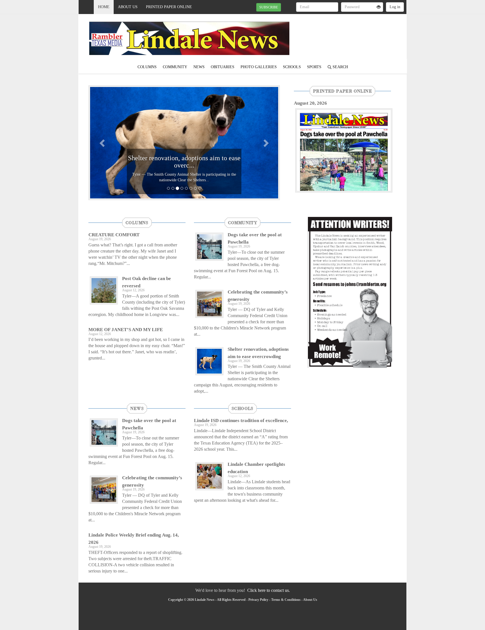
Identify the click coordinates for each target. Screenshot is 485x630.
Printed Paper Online (169, 7)
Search (339, 67)
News (199, 67)
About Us (128, 7)
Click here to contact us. (268, 590)
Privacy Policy (258, 600)
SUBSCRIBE (268, 7)
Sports (314, 67)
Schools (292, 67)
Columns (147, 67)
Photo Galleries (259, 67)
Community (175, 67)
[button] (102, 142)
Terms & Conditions (286, 600)
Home (103, 7)
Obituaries (222, 67)
